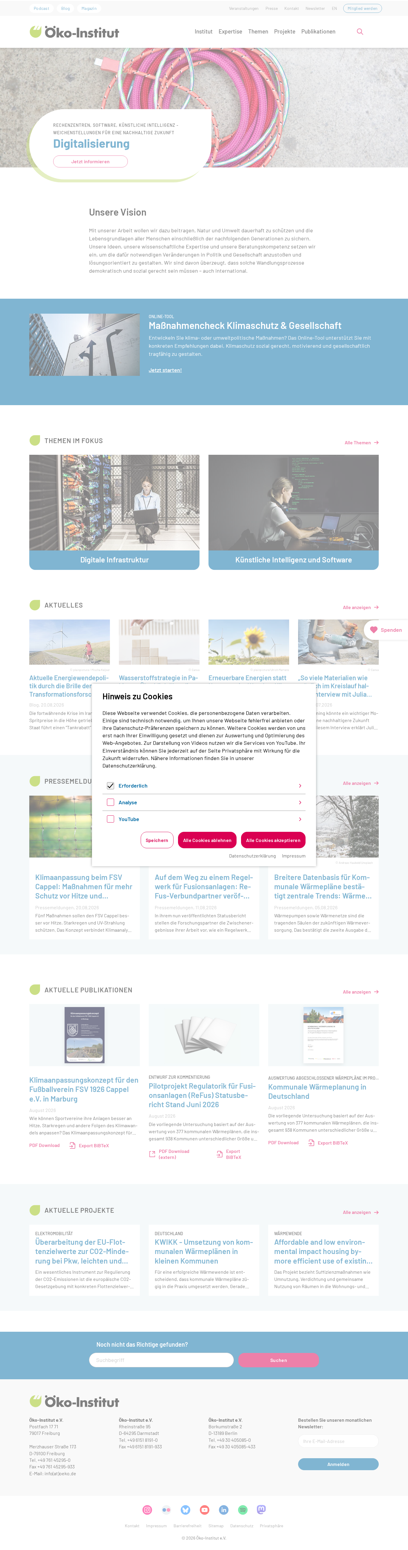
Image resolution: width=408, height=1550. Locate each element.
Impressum (294, 855)
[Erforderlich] (110, 787)
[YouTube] (110, 820)
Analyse (128, 802)
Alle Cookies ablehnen (207, 840)
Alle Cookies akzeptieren (273, 840)
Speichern (157, 840)
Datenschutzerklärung (128, 765)
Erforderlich (133, 785)
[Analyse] (110, 803)
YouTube (129, 819)
